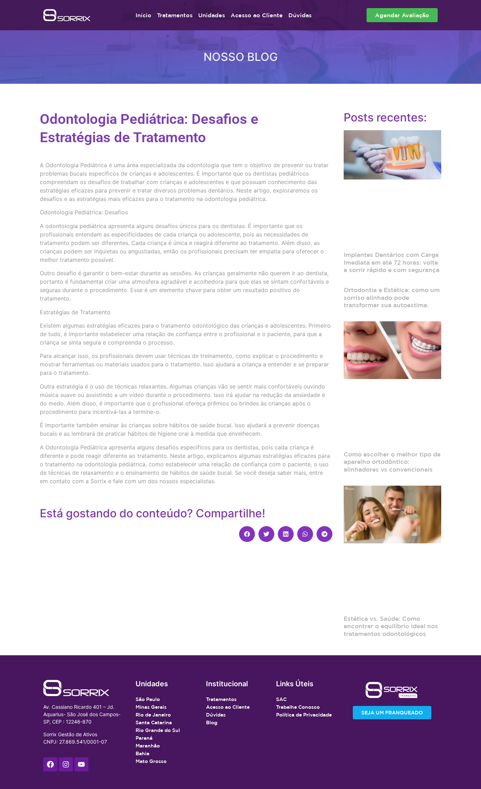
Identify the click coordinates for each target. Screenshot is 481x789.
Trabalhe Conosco (298, 707)
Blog (211, 722)
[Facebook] (50, 764)
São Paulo (148, 699)
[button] (247, 534)
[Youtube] (81, 764)
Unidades (211, 15)
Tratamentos (175, 15)
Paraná (144, 738)
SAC (281, 699)
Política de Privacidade (304, 715)
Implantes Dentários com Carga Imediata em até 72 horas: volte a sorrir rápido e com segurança (391, 262)
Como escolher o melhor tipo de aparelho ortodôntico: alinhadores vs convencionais (392, 462)
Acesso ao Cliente (257, 15)
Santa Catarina (154, 722)
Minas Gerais (151, 707)
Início (143, 15)
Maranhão (148, 746)
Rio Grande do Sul (158, 730)
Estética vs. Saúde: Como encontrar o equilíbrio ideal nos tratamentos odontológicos (391, 626)
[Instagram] (66, 764)
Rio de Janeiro (153, 715)
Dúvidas (300, 15)
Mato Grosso (151, 761)
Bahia (142, 753)
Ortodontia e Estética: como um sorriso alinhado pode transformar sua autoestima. (392, 297)
